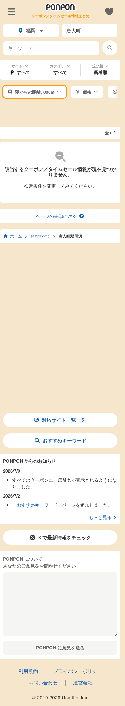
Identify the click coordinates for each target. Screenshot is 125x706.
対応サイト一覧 (63, 419)
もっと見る (100, 517)
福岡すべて (40, 236)
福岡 (31, 30)
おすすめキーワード (64, 440)
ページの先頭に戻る (56, 216)
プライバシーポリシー (77, 671)
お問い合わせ (43, 682)
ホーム (16, 236)
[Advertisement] (62, 113)
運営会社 (83, 682)
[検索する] (109, 47)
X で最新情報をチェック (64, 537)
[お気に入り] (109, 11)
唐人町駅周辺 (70, 236)
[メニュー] (11, 11)
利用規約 (28, 671)
